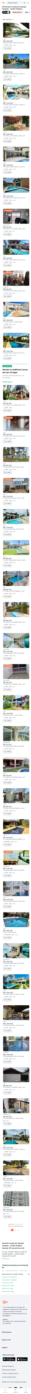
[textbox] (16, 3)
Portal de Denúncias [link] (8, 1366)
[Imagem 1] (16, 398)
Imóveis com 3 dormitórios (9, 1280)
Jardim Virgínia (23, 1270)
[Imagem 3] (18, 553)
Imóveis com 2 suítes (8, 1285)
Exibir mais (5, 1258)
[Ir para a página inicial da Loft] (4, 2)
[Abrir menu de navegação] (28, 3)
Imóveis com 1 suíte (7, 1282)
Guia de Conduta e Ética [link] (9, 1377)
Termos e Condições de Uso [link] (10, 1373)
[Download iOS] (22, 1359)
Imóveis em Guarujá (11, 1270)
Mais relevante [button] (7, 19)
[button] (15, 1332)
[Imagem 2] (17, 398)
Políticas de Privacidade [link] (9, 1370)
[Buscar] (24, 2)
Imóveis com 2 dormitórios (9, 1277)
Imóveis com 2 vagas (8, 1291)
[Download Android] (9, 1359)
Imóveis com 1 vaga (7, 1288)
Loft (3, 1270)
